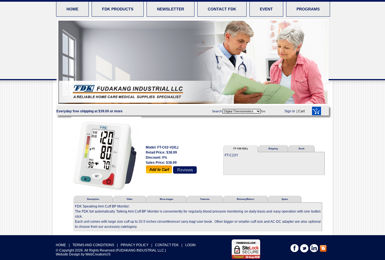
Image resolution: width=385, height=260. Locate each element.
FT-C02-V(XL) (240, 148)
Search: (217, 111)
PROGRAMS (308, 9)
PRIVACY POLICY (135, 245)
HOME (72, 9)
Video (129, 199)
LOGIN (190, 245)
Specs (285, 199)
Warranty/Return (245, 199)
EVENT (266, 9)
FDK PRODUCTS (117, 9)
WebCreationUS (97, 254)
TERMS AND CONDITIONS (93, 245)
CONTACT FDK (222, 9)
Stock (301, 148)
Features (204, 199)
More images (166, 199)
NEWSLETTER (170, 9)
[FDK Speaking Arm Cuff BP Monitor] (106, 154)
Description (93, 199)
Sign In (289, 111)
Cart (301, 111)
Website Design (68, 254)
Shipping (273, 148)
